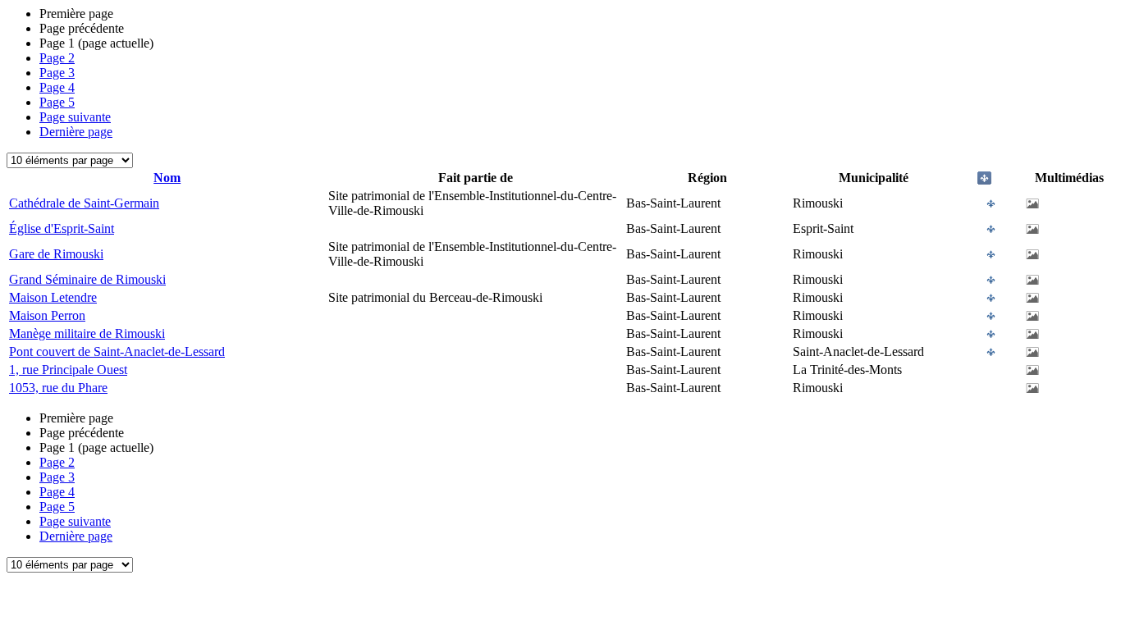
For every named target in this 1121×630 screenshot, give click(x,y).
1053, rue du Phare (58, 388)
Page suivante (75, 117)
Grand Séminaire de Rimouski (87, 279)
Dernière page (75, 132)
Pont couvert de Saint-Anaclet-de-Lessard (117, 351)
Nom (167, 178)
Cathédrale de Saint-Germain (84, 203)
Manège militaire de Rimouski (87, 333)
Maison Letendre (53, 297)
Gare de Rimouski (56, 254)
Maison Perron (47, 315)
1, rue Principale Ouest (68, 370)
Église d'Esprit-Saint (61, 228)
